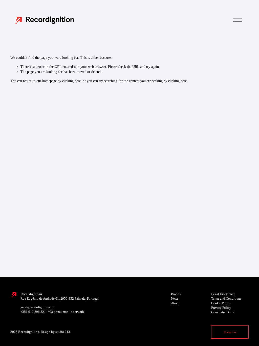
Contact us (230, 332)
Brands (176, 294)
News (174, 298)
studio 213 (62, 332)
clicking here (71, 81)
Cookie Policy (221, 303)
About (175, 303)
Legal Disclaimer (222, 294)
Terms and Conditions (226, 298)
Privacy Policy (221, 308)
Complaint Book (222, 312)
